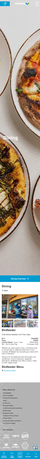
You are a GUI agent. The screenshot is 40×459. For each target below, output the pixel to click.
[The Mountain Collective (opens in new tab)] (25, 445)
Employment (7, 410)
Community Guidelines (10, 398)
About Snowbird (8, 395)
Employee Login (8, 413)
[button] (12, 455)
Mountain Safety (8, 405)
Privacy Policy (7, 418)
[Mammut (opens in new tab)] (6, 445)
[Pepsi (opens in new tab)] (25, 436)
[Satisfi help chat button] (35, 447)
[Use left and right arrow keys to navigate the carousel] (20, 306)
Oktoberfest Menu (10, 371)
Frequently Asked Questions (12, 421)
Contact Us (6, 403)
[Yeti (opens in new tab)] (15, 436)
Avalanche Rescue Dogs (10, 416)
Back (6, 290)
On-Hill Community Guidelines (12, 408)
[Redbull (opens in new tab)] (15, 446)
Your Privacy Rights (9, 423)
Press (5, 400)
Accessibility (7, 393)
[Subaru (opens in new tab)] (6, 436)
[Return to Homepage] (22, 3)
